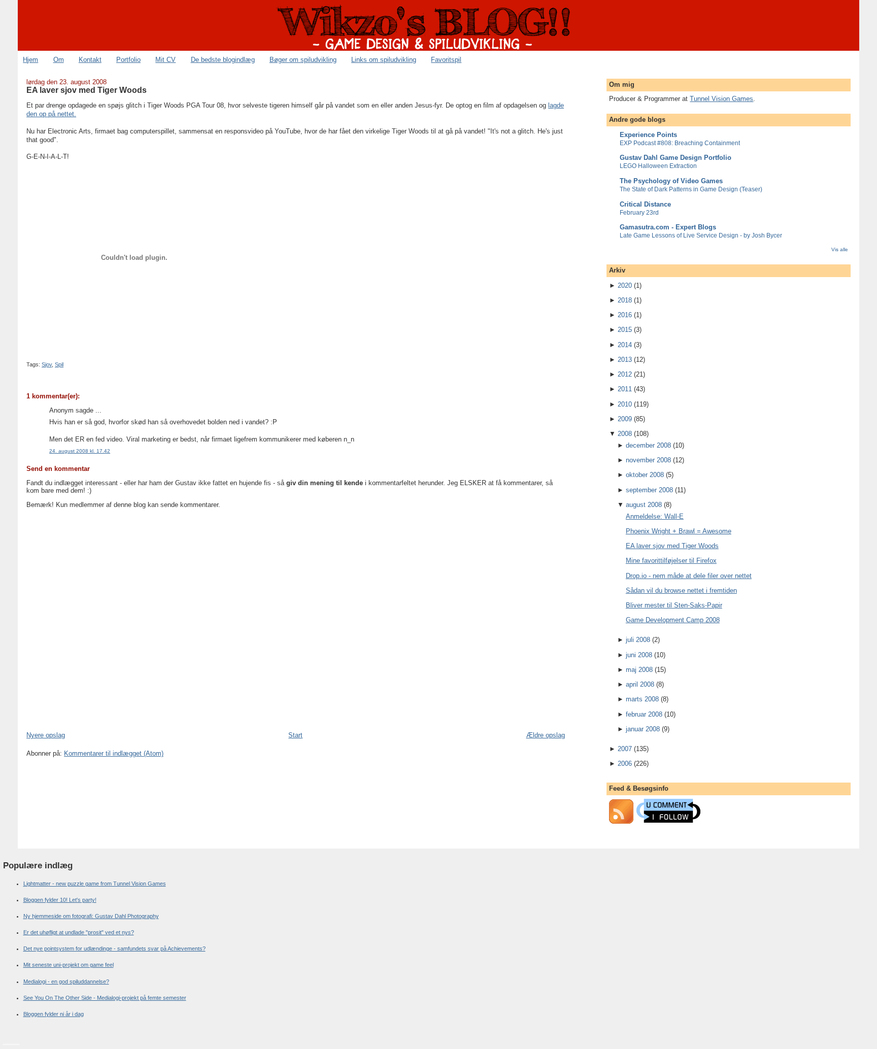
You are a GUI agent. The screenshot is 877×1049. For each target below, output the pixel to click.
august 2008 (644, 505)
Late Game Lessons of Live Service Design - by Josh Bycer (701, 235)
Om (58, 59)
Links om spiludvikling (383, 59)
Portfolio (128, 59)
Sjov (47, 364)
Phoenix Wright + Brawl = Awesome (678, 531)
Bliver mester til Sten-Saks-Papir (674, 605)
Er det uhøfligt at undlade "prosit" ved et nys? (78, 932)
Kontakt (90, 59)
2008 (625, 433)
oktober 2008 (645, 475)
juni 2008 (639, 655)
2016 (625, 315)
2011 (625, 389)
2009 (625, 419)
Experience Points (648, 135)
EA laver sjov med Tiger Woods (86, 89)
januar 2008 (643, 729)
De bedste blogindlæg (223, 59)
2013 (625, 359)
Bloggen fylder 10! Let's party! (59, 900)
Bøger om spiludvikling (302, 59)
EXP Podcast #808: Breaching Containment (680, 143)
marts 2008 (642, 699)
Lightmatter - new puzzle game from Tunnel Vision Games (94, 884)
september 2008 (649, 490)
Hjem (30, 59)
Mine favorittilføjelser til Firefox (671, 560)
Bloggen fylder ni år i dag (53, 1014)
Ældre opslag (545, 735)
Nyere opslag (45, 735)
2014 (625, 345)
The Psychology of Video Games (671, 181)
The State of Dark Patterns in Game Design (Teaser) (691, 189)
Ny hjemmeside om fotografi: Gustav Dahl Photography (91, 916)
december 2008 (648, 445)
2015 (625, 329)
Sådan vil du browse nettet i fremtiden (681, 590)
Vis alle (839, 249)
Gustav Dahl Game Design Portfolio (675, 157)
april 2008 (640, 684)
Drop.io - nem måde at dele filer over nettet (689, 576)
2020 (625, 285)
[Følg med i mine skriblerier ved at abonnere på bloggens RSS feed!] (621, 821)
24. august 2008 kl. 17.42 (79, 451)
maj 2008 (639, 669)
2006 (625, 763)
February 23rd (639, 212)
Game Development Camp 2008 (673, 620)
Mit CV (165, 59)
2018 (625, 300)
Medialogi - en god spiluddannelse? (66, 981)
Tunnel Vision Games (721, 99)
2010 (625, 404)
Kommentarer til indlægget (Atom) (113, 753)
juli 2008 (638, 640)
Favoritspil (446, 59)
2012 (625, 374)
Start (295, 735)
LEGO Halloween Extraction (658, 166)
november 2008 (648, 460)
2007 (625, 749)
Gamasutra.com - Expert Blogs (668, 227)
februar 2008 (644, 714)
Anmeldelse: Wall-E (655, 516)
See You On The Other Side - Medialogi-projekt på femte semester (104, 998)
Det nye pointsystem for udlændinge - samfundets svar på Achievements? (114, 948)
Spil (59, 364)
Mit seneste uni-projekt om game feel (68, 965)
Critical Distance (645, 204)
